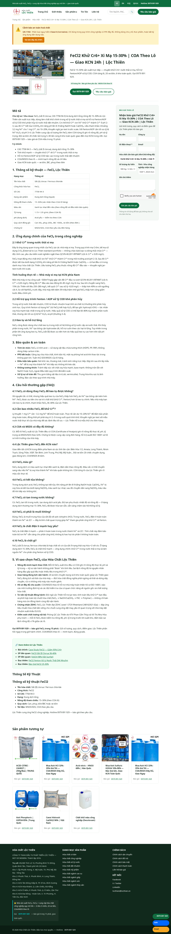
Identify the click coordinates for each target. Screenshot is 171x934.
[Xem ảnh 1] (20, 90)
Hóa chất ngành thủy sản (73, 885)
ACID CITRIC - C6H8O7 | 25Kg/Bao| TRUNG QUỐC (25, 769)
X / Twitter (117, 883)
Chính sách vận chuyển (122, 854)
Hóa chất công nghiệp (71, 858)
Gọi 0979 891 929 (81, 91)
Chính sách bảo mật (121, 862)
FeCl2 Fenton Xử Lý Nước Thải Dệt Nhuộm (48, 660)
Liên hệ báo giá (119, 869)
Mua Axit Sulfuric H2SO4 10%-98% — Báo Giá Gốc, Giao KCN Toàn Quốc (115, 769)
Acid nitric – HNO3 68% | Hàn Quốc (85, 767)
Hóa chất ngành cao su (72, 873)
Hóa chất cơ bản (69, 854)
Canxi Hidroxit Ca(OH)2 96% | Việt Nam (55, 820)
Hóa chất (36, 19)
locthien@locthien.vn (121, 891)
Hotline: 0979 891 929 (150, 3)
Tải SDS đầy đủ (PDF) (33, 40)
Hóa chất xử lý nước (71, 862)
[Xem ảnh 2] (37, 87)
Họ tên (122, 134)
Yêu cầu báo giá (148, 11)
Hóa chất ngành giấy (71, 877)
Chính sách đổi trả (120, 858)
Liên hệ (95, 11)
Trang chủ (16, 19)
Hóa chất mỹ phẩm (70, 869)
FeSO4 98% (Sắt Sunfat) (42, 656)
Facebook (117, 879)
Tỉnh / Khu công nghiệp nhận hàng (146, 166)
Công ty (141, 134)
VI (117, 3)
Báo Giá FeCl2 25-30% (39, 664)
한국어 (135, 3)
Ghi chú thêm (125, 177)
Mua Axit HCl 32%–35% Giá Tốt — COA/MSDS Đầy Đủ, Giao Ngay (55, 769)
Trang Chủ (43, 11)
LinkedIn (116, 887)
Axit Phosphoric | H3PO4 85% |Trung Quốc (25, 820)
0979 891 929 (27, 779)
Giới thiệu (57, 11)
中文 (129, 3)
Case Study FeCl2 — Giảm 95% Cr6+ (45, 649)
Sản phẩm (71, 11)
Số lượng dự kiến (127, 164)
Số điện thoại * (125, 144)
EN (123, 3)
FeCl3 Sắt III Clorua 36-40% (43, 653)
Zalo (156, 922)
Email (140, 144)
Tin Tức (84, 11)
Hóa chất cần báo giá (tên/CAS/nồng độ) (137, 154)
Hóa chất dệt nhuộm (71, 866)
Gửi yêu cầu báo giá (129, 205)
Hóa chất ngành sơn (71, 881)
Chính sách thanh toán (122, 866)
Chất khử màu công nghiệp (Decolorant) (85, 818)
